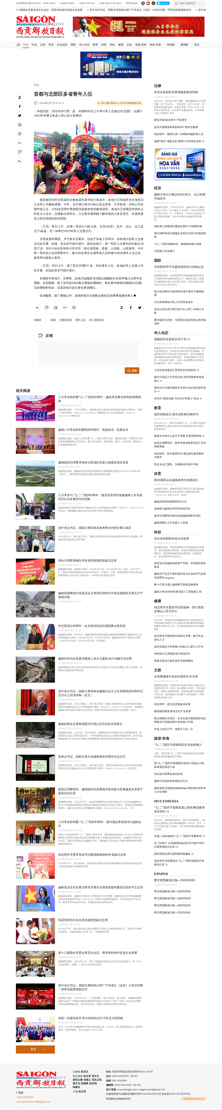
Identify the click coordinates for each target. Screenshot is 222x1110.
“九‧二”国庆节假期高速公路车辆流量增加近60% (179, 809)
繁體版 (184, 44)
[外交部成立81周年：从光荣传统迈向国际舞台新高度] (35, 637)
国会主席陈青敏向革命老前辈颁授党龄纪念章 (87, 560)
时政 (25, 44)
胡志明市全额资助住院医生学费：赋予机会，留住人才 (180, 637)
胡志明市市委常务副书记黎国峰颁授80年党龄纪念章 (92, 854)
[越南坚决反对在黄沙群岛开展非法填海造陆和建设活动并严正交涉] (35, 898)
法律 (42, 44)
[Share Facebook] (19, 106)
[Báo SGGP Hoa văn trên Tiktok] (153, 3)
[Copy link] (19, 143)
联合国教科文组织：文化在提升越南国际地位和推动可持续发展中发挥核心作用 (180, 720)
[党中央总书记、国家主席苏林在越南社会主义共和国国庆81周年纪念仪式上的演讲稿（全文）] (35, 702)
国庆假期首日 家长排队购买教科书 (176, 414)
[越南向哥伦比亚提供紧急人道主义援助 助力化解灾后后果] (35, 670)
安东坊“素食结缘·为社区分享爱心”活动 (176, 398)
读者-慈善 (140, 44)
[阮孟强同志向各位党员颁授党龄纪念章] (35, 931)
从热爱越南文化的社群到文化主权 (176, 676)
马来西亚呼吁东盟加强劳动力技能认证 (179, 266)
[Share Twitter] (19, 115)
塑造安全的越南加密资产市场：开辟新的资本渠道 (180, 565)
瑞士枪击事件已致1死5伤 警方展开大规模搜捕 (179, 293)
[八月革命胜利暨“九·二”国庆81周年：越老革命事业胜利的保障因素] (35, 408)
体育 (103, 44)
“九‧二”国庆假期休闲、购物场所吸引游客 (178, 244)
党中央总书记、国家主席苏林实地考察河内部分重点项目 (94, 527)
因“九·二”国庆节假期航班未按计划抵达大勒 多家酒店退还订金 (179, 765)
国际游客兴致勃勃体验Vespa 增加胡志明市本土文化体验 (180, 790)
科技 (112, 44)
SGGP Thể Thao (87, 3)
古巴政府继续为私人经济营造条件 (173, 302)
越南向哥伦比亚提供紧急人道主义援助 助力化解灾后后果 (95, 658)
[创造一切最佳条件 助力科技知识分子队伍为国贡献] (35, 1029)
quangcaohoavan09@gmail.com (34, 1101)
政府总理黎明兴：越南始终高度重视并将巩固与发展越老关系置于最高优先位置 (100, 791)
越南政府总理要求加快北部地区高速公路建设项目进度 (93, 462)
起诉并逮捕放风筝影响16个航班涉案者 (176, 127)
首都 (53, 320)
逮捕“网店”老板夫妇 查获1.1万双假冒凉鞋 (178, 141)
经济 (51, 44)
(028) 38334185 (25, 1097)
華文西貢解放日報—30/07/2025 (172, 891)
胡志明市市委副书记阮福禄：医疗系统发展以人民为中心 (179, 609)
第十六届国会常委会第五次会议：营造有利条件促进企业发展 (97, 952)
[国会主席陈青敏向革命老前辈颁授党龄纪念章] (35, 572)
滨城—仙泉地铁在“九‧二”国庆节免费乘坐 (178, 836)
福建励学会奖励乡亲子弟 (170, 339)
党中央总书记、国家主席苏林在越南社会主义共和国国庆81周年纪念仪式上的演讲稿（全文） (100, 693)
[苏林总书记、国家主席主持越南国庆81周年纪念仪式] (35, 768)
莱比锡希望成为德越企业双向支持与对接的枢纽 (180, 235)
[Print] (19, 134)
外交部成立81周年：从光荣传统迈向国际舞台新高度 (91, 626)
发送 (134, 370)
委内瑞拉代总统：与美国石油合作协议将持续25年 (180, 321)
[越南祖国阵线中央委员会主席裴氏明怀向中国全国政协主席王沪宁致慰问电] (35, 604)
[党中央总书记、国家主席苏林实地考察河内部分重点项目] (35, 539)
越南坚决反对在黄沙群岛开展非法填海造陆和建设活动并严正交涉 (100, 887)
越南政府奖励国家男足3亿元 (170, 501)
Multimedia (166, 801)
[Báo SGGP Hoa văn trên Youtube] (148, 3)
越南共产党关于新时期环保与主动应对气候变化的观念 (180, 575)
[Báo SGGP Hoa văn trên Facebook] (143, 3)
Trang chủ (18, 44)
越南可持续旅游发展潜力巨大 (171, 780)
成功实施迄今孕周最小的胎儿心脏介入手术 (178, 646)
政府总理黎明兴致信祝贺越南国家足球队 (177, 515)
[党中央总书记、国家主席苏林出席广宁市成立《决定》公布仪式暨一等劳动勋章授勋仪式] (35, 996)
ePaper (161, 874)
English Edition (67, 3)
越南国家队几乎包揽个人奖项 (171, 522)
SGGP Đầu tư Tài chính (110, 3)
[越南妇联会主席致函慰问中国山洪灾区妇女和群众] (35, 735)
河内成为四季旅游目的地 (168, 774)
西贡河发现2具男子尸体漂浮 (170, 119)
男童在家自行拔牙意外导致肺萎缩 (173, 660)
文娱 (129, 44)
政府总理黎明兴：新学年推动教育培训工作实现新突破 (180, 444)
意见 (196, 44)
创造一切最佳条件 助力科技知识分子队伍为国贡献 (90, 1018)
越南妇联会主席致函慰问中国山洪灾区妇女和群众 (90, 724)
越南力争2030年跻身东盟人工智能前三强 (178, 591)
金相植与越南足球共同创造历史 (172, 508)
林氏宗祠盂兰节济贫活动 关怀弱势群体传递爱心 (179, 378)
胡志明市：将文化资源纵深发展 (172, 704)
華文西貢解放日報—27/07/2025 (172, 912)
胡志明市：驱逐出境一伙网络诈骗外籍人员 (178, 134)
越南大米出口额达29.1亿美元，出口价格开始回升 (180, 196)
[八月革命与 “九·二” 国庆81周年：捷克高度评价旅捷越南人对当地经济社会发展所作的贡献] (35, 506)
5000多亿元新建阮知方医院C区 (172, 653)
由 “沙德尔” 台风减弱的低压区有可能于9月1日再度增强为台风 (179, 845)
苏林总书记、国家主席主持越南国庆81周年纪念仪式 (91, 756)
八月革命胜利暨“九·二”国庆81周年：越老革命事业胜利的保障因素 (99, 399)
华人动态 (84, 44)
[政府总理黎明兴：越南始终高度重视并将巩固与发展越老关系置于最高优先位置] (35, 800)
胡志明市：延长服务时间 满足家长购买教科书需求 (179, 455)
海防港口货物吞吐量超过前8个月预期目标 (178, 226)
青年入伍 (80, 320)
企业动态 (62, 44)
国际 (73, 44)
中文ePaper (132, 3)
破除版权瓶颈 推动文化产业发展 (172, 711)
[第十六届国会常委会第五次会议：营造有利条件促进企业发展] (35, 964)
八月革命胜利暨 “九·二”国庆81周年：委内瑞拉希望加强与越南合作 (100, 824)
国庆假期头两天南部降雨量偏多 (172, 853)
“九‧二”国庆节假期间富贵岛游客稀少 (178, 744)
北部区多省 (65, 320)
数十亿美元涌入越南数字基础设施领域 (176, 584)
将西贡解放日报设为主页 (194, 1099)
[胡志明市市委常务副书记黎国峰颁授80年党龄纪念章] (35, 866)
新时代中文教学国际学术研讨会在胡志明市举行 (180, 389)
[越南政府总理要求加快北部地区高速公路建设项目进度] (35, 474)
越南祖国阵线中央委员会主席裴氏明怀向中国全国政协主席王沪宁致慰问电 (100, 595)
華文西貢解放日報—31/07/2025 (174, 880)
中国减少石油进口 (164, 251)
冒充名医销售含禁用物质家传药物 (176, 92)
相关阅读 (23, 391)
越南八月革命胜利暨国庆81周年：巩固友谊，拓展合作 (93, 429)
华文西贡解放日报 (40, 26)
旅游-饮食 (155, 44)
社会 (34, 44)
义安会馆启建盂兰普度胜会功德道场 (175, 370)
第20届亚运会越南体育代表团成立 (176, 480)
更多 (33, 1049)
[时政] (19, 161)
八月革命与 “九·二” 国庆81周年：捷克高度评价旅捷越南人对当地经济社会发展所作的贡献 (100, 497)
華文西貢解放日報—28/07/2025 (172, 905)
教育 (95, 44)
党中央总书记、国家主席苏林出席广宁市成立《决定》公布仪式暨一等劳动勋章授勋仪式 (101, 9)
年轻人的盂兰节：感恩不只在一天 (173, 729)
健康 (120, 44)
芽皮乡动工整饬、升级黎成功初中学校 (176, 464)
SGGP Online (49, 3)
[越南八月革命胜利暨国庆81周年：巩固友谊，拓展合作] (35, 441)
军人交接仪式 (96, 320)
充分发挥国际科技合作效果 (171, 538)
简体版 (171, 44)
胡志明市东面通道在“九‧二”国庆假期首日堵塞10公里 (179, 862)
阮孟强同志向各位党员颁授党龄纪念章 (83, 920)
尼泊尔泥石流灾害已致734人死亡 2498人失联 (179, 311)
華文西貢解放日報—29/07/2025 (172, 898)
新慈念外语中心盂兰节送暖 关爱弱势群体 (178, 435)
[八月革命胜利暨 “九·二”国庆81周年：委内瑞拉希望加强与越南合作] (35, 833)
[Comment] (19, 152)
